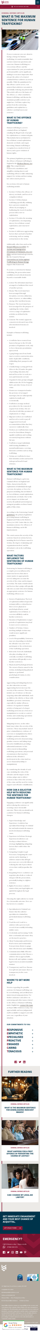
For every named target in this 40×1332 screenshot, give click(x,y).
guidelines (11, 515)
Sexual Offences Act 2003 (16, 247)
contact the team (26, 1005)
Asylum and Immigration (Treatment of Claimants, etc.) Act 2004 (19, 251)
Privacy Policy (5, 1297)
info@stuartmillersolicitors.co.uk (10, 1292)
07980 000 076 (12, 1247)
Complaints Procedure (7, 1289)
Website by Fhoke (24, 1300)
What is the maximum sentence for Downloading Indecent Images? (20, 1110)
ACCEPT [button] (33, 1329)
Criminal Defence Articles (13, 13)
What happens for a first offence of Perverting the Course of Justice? (20, 1154)
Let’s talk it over (10, 1228)
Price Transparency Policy (18, 1297)
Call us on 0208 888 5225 (8, 1295)
